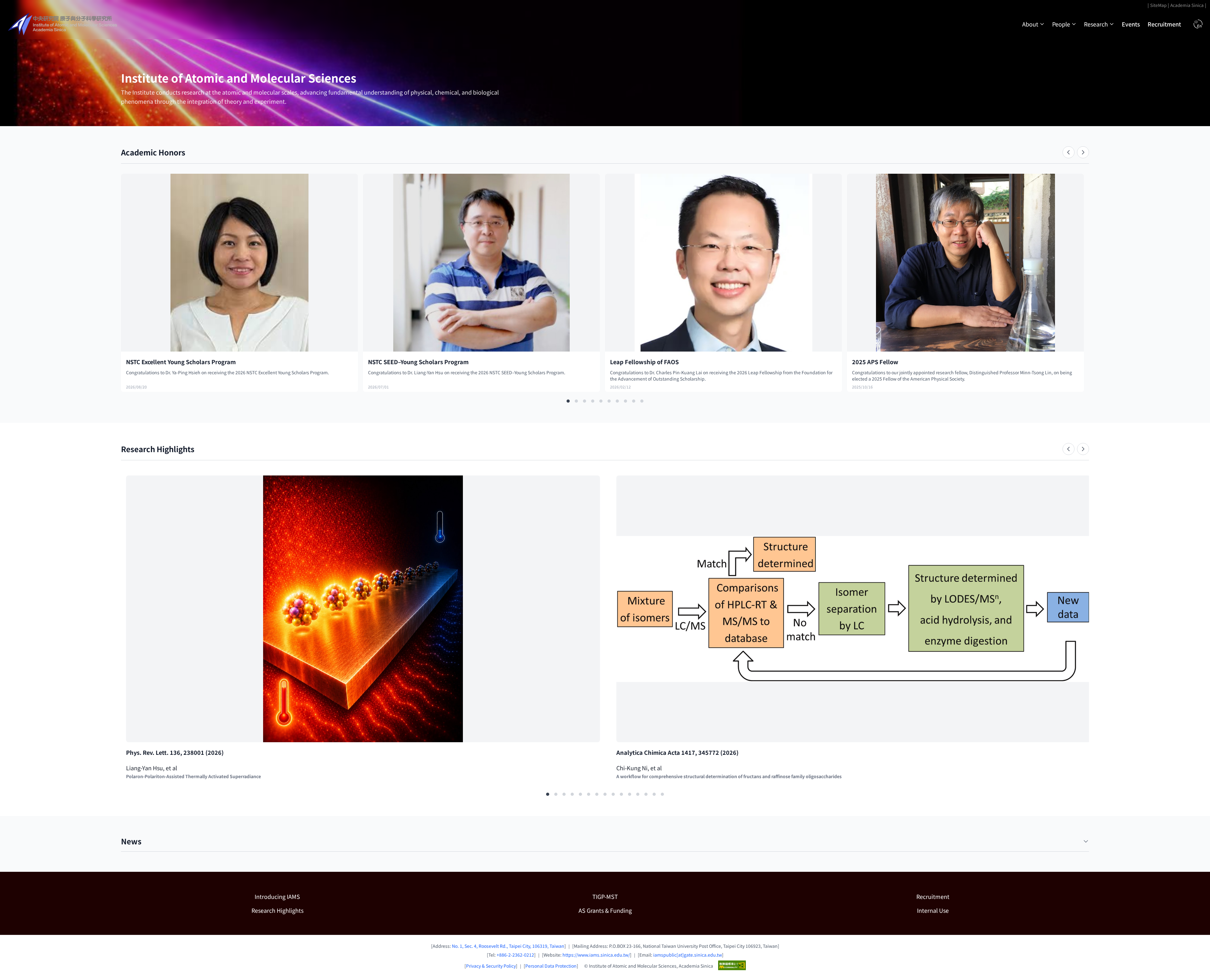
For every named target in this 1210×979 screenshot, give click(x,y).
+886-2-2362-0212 (515, 955)
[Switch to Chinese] (1198, 24)
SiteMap (1158, 5)
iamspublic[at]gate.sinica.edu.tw (687, 955)
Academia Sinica (1187, 5)
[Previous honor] (1069, 152)
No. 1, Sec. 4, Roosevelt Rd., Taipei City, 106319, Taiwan (508, 946)
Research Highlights (277, 910)
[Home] (63, 24)
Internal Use (933, 910)
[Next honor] (1083, 152)
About (1030, 24)
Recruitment (1164, 24)
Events (1131, 24)
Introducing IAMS (277, 896)
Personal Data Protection (551, 966)
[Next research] (1083, 449)
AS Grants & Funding (637, 910)
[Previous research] (1069, 449)
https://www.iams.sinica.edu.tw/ (596, 955)
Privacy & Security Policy (491, 966)
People (1061, 24)
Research (1096, 24)
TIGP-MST (637, 896)
